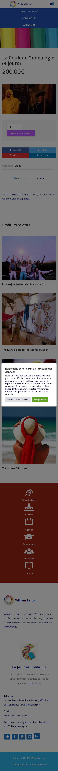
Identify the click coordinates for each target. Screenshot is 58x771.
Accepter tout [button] (40, 399)
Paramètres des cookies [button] (18, 399)
